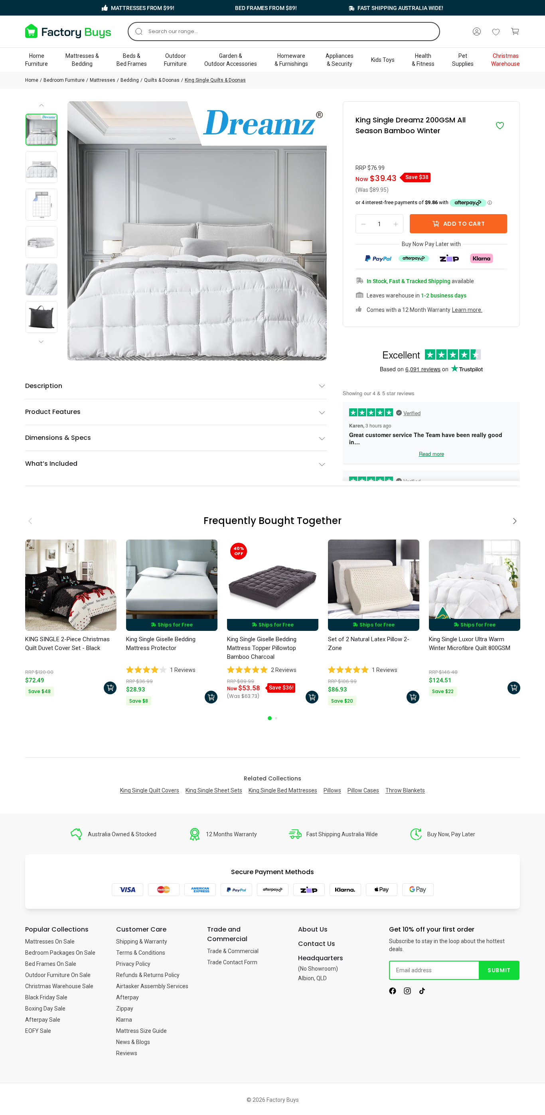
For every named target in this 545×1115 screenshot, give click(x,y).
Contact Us (316, 943)
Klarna (124, 1020)
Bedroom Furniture (64, 80)
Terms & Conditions (140, 953)
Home (31, 80)
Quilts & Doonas (162, 80)
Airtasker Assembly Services (152, 986)
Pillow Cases (363, 790)
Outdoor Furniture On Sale (58, 975)
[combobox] (284, 31)
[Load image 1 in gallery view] (41, 130)
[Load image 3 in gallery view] (41, 205)
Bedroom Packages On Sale (60, 953)
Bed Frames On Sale (50, 964)
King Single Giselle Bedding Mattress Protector (160, 644)
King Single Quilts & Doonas (215, 80)
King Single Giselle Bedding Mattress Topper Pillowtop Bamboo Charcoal (261, 648)
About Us (313, 929)
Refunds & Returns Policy (148, 975)
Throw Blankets (405, 790)
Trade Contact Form (232, 962)
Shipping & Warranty (141, 941)
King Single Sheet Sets (214, 790)
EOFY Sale (38, 1031)
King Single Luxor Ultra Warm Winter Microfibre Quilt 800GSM (469, 644)
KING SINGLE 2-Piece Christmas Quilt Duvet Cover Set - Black (67, 644)
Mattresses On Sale (50, 941)
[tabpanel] (71, 619)
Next (43, 335)
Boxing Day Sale (45, 1008)
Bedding (129, 80)
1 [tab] (270, 718)
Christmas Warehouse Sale (59, 986)
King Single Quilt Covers (149, 790)
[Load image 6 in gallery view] (41, 317)
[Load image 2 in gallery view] (41, 167)
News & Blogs (133, 1042)
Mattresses (102, 80)
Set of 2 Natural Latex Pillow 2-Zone (368, 644)
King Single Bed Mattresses (283, 790)
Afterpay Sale (42, 1020)
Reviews (126, 1053)
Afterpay (127, 997)
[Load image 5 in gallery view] (41, 279)
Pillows (332, 790)
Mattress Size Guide (141, 1031)
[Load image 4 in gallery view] (41, 242)
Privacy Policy (133, 964)
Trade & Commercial (233, 951)
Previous (42, 108)
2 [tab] (276, 718)
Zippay (124, 1008)
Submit (499, 970)
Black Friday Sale (46, 997)
